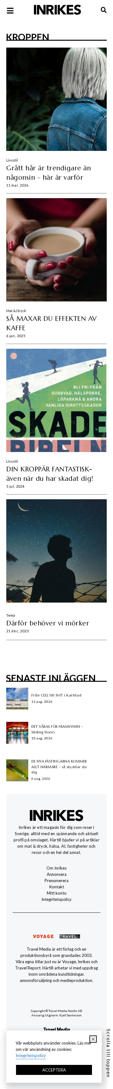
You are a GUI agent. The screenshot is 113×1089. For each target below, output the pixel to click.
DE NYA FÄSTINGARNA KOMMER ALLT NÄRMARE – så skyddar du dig (59, 766)
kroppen (27, 37)
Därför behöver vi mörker (47, 623)
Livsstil (12, 160)
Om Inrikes (56, 868)
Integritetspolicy (56, 899)
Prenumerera (56, 880)
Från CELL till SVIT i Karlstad (56, 695)
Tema (10, 615)
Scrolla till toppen (109, 1053)
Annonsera (57, 874)
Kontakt (56, 886)
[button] (93, 1039)
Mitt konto (57, 893)
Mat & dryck (16, 311)
